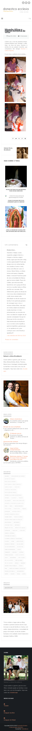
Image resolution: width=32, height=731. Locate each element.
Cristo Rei (16, 487)
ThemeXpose (24, 729)
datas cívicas (19, 541)
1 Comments (23, 36)
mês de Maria (18, 560)
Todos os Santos (18, 516)
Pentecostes (17, 508)
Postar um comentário (11, 339)
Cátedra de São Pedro (10, 489)
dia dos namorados (10, 546)
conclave (14, 530)
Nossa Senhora (19, 506)
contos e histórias (9, 533)
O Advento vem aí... (16, 433)
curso (12, 541)
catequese (7, 530)
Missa (6, 506)
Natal (11, 506)
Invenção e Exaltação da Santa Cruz (14, 503)
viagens (12, 573)
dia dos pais (20, 546)
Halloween (8, 500)
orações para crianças (11, 565)
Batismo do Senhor (10, 478)
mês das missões (9, 560)
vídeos (18, 573)
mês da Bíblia (21, 557)
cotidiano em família (10, 535)
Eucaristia (13, 497)
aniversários (8, 522)
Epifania (7, 497)
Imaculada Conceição (18, 500)
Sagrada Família (16, 511)
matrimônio (13, 557)
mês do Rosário (9, 563)
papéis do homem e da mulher (17, 568)
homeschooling (9, 554)
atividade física (9, 525)
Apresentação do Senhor (18, 476)
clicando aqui (14, 692)
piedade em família (10, 571)
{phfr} (24, 573)
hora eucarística (19, 554)
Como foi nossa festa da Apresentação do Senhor (16, 201)
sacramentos (20, 571)
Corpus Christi (8, 487)
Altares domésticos (16, 419)
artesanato (17, 522)
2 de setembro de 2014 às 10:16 (16, 335)
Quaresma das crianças (10, 441)
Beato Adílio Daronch (10, 481)
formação (7, 552)
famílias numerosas (10, 549)
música (17, 563)
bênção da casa (9, 527)
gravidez (14, 552)
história (21, 552)
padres (21, 565)
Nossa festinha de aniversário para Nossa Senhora (16, 190)
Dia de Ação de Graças (10, 492)
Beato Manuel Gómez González (13, 484)
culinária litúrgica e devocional (13, 538)
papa (6, 568)
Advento (7, 476)
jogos (6, 557)
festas (19, 549)
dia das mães (20, 544)
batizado (17, 525)
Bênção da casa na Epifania (12, 426)
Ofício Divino (8, 508)
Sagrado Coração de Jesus (12, 514)
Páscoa (24, 508)
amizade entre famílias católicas (13, 519)
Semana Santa (8, 516)
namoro (23, 563)
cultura (7, 541)
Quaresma (7, 511)
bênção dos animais (20, 527)
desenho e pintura (9, 544)
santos (6, 573)
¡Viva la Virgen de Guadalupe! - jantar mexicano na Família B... (16, 230)
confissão (22, 530)
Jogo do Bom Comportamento (15, 448)
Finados (21, 497)
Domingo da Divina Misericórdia (13, 495)
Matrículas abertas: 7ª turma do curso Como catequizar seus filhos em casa (19, 458)
